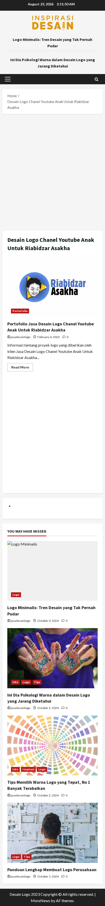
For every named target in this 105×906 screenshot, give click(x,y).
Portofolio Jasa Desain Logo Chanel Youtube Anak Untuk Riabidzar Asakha (52, 287)
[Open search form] (96, 79)
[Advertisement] (52, 171)
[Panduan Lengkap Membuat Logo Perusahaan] (52, 833)
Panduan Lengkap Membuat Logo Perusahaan (51, 869)
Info (15, 682)
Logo (16, 594)
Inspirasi (28, 769)
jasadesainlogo (20, 337)
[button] (7, 79)
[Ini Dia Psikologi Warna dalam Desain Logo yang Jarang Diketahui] (52, 658)
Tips (37, 682)
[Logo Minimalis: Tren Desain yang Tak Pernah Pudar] (52, 571)
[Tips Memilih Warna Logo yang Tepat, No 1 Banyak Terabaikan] (52, 746)
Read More (22, 368)
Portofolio (20, 311)
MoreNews (40, 900)
